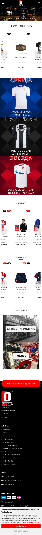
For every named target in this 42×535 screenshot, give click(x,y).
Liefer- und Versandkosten (11, 455)
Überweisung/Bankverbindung (12, 448)
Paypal (5, 433)
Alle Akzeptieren (21, 526)
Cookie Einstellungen (9, 464)
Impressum (6, 430)
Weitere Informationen (21, 531)
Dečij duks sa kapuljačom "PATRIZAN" (21, 235)
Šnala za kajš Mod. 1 (21, 57)
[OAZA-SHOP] (21, 3)
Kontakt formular (8, 484)
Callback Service (8, 442)
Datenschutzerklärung (33, 522)
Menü (3, 3)
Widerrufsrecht (8, 439)
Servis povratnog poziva (10, 445)
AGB (4, 451)
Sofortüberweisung (9, 436)
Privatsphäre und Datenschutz (12, 458)
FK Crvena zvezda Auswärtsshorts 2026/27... (21, 288)
